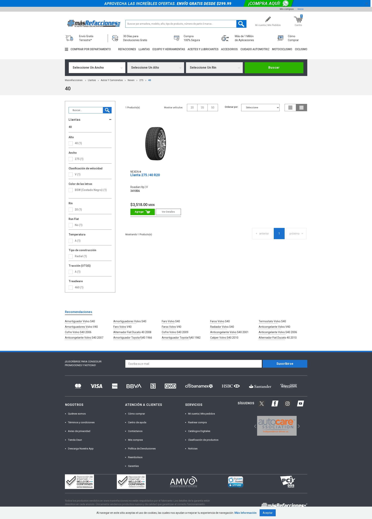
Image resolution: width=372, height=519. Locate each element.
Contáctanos (135, 431)
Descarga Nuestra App (81, 448)
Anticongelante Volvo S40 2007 (84, 337)
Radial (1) (81, 256)
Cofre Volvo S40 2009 (175, 332)
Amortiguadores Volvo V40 (81, 326)
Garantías (133, 466)
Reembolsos (135, 457)
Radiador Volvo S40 (222, 326)
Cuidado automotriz (255, 49)
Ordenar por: (231, 107)
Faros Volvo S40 (220, 321)
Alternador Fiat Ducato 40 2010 (278, 337)
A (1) (78, 271)
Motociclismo (282, 49)
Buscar (274, 67)
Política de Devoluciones (142, 448)
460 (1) (79, 287)
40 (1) (78, 143)
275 (141, 80)
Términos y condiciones (81, 422)
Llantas (144, 49)
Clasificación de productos (203, 439)
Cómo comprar (136, 413)
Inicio (300, 9)
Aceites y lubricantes (203, 49)
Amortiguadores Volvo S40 (129, 321)
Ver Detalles (168, 211)
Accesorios (229, 49)
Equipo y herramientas (168, 49)
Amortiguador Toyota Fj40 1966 (132, 337)
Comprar (142, 212)
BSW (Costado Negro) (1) (91, 189)
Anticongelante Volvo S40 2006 (278, 332)
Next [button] (298, 425)
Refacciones (127, 49)
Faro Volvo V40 (122, 326)
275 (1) (79, 158)
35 (202, 107)
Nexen (131, 80)
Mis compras (287, 9)
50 (212, 107)
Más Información (245, 512)
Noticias (192, 448)
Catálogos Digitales (199, 431)
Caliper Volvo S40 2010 (224, 337)
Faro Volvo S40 (171, 321)
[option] (277, 426)
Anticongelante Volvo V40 (274, 326)
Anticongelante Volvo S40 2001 (229, 332)
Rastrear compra (197, 422)
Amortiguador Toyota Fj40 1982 (181, 337)
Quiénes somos (77, 413)
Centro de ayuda (137, 422)
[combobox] (97, 67)
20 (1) (78, 209)
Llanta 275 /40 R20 (145, 175)
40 (149, 80)
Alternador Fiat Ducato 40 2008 (132, 332)
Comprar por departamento (91, 49)
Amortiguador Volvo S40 (80, 321)
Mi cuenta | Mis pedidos (201, 413)
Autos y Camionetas (112, 80)
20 (192, 107)
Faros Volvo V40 (171, 326)
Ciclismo (301, 49)
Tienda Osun (75, 439)
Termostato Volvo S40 (272, 321)
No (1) (79, 225)
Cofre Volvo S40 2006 (78, 332)
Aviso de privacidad (79, 431)
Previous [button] (253, 425)
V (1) (78, 174)
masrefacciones (74, 80)
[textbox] (185, 24)
